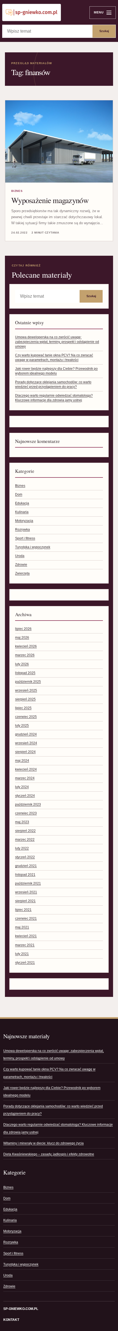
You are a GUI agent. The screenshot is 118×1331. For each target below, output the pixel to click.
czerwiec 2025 (26, 717)
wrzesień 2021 (26, 892)
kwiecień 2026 (26, 646)
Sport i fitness (25, 538)
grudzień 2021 (26, 866)
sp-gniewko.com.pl (20, 1308)
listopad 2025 (25, 673)
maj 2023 (22, 822)
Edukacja (22, 503)
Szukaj (104, 31)
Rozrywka (22, 529)
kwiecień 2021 (26, 936)
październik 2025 (28, 682)
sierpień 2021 (25, 901)
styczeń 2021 (25, 963)
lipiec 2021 (23, 910)
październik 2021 (28, 883)
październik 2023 (28, 804)
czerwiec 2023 (26, 813)
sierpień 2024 (25, 752)
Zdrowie (21, 565)
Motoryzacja (24, 521)
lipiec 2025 (23, 708)
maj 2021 (22, 927)
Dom (18, 494)
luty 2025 (22, 725)
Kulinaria (22, 512)
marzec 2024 (25, 778)
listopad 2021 (25, 875)
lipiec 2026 (23, 629)
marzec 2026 (25, 655)
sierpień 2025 (25, 699)
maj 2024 (22, 761)
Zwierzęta (22, 573)
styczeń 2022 (25, 857)
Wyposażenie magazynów (50, 200)
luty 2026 (22, 664)
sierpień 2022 (25, 831)
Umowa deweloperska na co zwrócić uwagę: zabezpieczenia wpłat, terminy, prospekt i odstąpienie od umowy (57, 341)
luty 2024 (22, 787)
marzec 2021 (25, 945)
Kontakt (11, 1319)
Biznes (17, 190)
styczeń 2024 (25, 796)
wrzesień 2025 (26, 690)
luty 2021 (22, 954)
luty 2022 (22, 848)
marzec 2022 (25, 839)
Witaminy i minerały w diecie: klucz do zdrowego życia (43, 1143)
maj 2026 (22, 637)
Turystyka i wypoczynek (32, 547)
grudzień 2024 (26, 734)
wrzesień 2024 (26, 743)
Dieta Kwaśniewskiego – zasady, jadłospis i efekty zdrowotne (48, 1154)
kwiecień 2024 (26, 769)
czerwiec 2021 (26, 918)
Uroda (19, 556)
